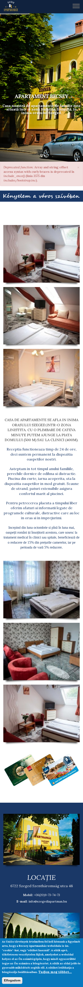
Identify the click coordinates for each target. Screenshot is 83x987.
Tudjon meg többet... (55, 972)
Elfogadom (12, 980)
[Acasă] (12, 6)
